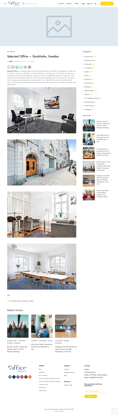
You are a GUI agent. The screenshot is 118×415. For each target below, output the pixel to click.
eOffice (11, 61)
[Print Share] (29, 67)
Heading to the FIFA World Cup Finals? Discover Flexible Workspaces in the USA (65, 349)
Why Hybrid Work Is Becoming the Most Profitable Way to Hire (41, 346)
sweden (31, 301)
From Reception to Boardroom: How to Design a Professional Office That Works (103, 152)
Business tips (88, 57)
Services (69, 3)
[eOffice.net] (14, 3)
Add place (108, 3)
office (19, 301)
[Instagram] (25, 376)
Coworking (11, 51)
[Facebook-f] (18, 376)
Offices (50, 341)
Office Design (88, 91)
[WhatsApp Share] (21, 67)
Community (34, 341)
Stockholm (25, 301)
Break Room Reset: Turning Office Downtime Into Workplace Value (103, 194)
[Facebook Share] (8, 67)
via (8, 295)
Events (86, 76)
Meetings (87, 87)
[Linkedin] (10, 376)
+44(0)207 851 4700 (96, 378)
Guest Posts (88, 83)
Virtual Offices (89, 106)
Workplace (17, 343)
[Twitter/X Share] (13, 67)
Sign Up (89, 4)
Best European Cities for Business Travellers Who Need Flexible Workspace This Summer (103, 166)
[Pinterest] (21, 376)
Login (83, 4)
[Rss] (29, 376)
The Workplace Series (91, 98)
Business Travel (12, 341)
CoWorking (13, 301)
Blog (76, 3)
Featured (10, 343)
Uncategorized (89, 102)
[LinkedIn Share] (17, 67)
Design (86, 72)
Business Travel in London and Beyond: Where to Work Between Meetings (17, 349)
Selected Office (12, 71)
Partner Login (68, 385)
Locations (61, 3)
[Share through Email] (25, 67)
